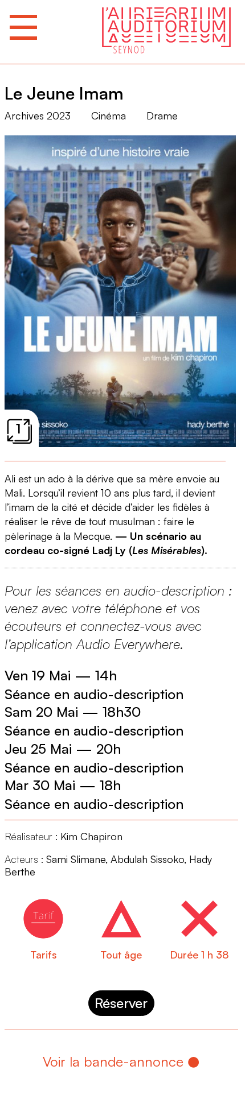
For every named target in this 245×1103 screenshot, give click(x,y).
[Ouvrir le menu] (23, 27)
